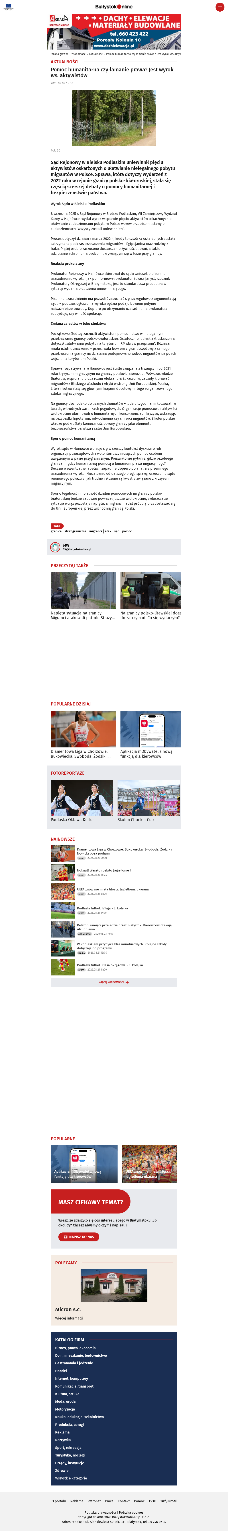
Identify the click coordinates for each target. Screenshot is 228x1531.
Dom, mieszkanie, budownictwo (81, 1355)
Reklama (62, 1432)
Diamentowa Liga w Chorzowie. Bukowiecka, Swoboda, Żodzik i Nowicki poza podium (79, 754)
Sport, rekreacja (68, 1448)
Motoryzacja (65, 1409)
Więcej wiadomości (111, 982)
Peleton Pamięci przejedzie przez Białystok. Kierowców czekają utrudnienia (124, 927)
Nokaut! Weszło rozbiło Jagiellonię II (104, 870)
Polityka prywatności (100, 1512)
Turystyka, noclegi (70, 1455)
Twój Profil (168, 1501)
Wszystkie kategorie (71, 1478)
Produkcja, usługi (69, 1425)
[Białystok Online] (114, 6)
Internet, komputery (71, 1378)
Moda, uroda (65, 1401)
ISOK (152, 1501)
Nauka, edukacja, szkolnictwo (79, 1417)
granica (56, 531)
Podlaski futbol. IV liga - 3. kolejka (102, 908)
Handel (61, 1371)
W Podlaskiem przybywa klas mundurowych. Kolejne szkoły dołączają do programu (122, 946)
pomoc (127, 531)
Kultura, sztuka (67, 1394)
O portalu (59, 1501)
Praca (109, 1501)
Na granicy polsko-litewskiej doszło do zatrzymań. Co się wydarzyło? (152, 615)
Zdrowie (62, 1471)
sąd (116, 531)
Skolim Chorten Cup (136, 819)
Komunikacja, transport (74, 1386)
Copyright (85, 1517)
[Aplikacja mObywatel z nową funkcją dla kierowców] (153, 729)
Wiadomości (78, 54)
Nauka (81, 953)
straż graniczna (75, 531)
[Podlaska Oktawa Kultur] (82, 798)
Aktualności (96, 54)
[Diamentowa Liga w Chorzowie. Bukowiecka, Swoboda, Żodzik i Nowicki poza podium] (83, 729)
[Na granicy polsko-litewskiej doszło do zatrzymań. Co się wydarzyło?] (153, 590)
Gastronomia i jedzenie (74, 1363)
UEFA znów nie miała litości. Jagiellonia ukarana (113, 889)
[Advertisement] (114, 660)
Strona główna (60, 54)
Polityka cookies (131, 1512)
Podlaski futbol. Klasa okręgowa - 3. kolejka (110, 965)
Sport (81, 858)
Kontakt (124, 1501)
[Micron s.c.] (114, 1285)
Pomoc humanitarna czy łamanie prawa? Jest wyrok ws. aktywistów (147, 54)
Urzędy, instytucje (69, 1463)
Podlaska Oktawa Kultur (72, 819)
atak (108, 531)
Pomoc (139, 1501)
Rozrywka (63, 1440)
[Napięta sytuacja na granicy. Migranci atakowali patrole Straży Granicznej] (83, 590)
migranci (95, 531)
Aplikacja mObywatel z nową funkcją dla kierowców (146, 754)
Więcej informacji (69, 1318)
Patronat (94, 1501)
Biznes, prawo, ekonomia (75, 1348)
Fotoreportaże (68, 772)
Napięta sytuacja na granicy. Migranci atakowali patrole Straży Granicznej (81, 615)
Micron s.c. (68, 1309)
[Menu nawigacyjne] (220, 7)
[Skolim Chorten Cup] (149, 798)
